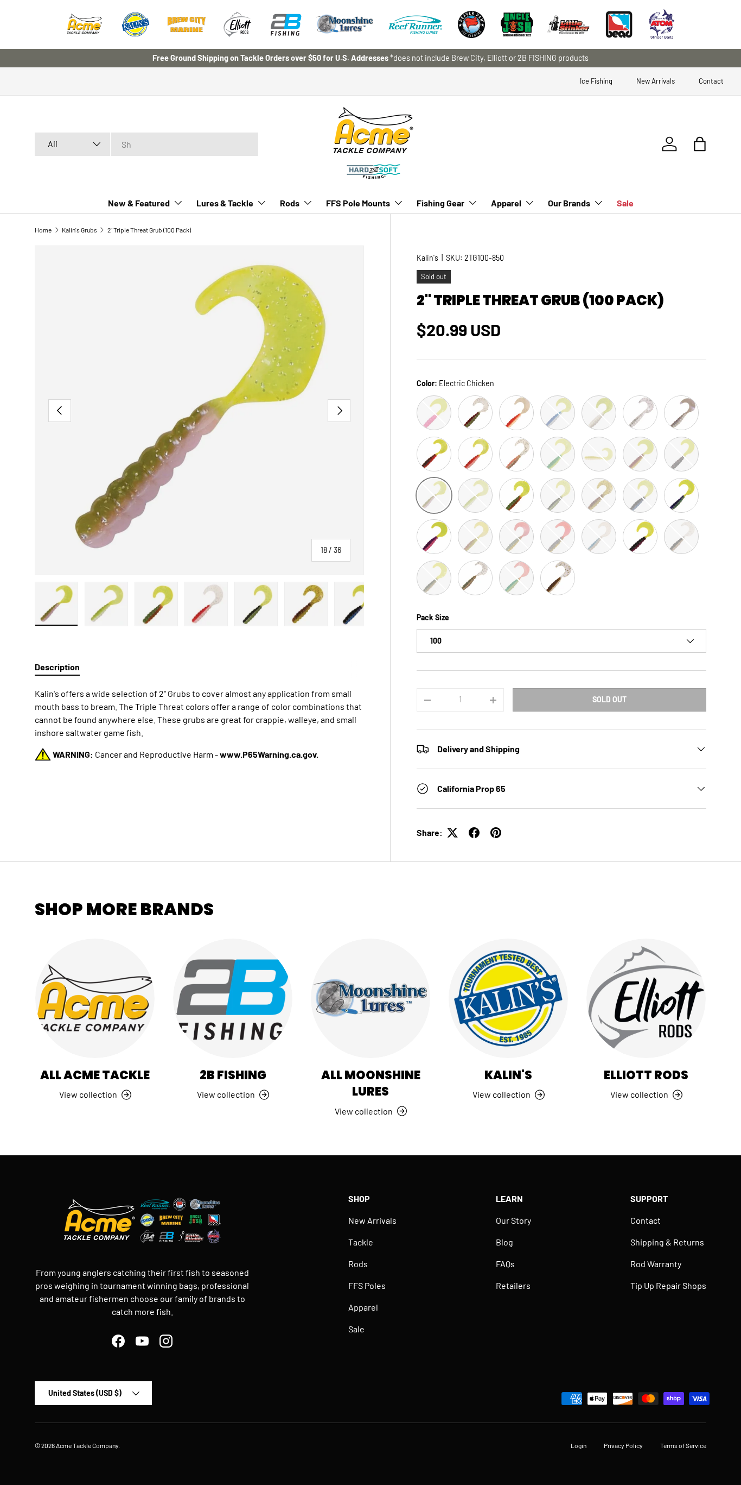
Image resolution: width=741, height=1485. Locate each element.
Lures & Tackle (224, 203)
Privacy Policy (623, 1445)
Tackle (360, 1242)
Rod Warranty (655, 1264)
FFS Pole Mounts (358, 203)
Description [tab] (57, 667)
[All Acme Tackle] (95, 998)
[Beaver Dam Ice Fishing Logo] (471, 24)
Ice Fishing (596, 81)
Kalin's (427, 257)
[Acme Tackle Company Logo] (85, 24)
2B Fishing (233, 1075)
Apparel (506, 203)
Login (578, 1445)
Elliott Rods (646, 1075)
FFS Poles (367, 1285)
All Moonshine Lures (370, 1083)
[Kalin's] (508, 998)
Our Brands (569, 203)
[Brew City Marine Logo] (187, 24)
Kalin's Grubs (79, 230)
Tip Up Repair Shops (668, 1285)
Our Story (513, 1220)
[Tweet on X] (452, 833)
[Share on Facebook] (474, 833)
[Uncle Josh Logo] (517, 24)
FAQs (505, 1264)
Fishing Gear (440, 203)
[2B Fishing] (232, 998)
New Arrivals (655, 81)
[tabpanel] (199, 724)
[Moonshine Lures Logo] (345, 24)
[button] (700, 144)
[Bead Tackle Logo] (619, 24)
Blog (504, 1242)
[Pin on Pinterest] (496, 833)
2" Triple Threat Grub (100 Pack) (149, 230)
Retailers (513, 1285)
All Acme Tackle (95, 1075)
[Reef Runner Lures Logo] (415, 24)
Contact (711, 81)
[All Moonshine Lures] (370, 998)
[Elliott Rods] (646, 998)
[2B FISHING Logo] (286, 24)
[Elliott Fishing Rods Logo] (238, 24)
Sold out (609, 699)
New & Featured (139, 203)
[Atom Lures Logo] (661, 24)
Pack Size (433, 617)
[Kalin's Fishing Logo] (136, 24)
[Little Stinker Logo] (568, 24)
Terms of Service (683, 1445)
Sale (625, 203)
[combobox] (146, 144)
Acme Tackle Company (87, 1445)
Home (43, 230)
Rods (289, 203)
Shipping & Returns (667, 1242)
